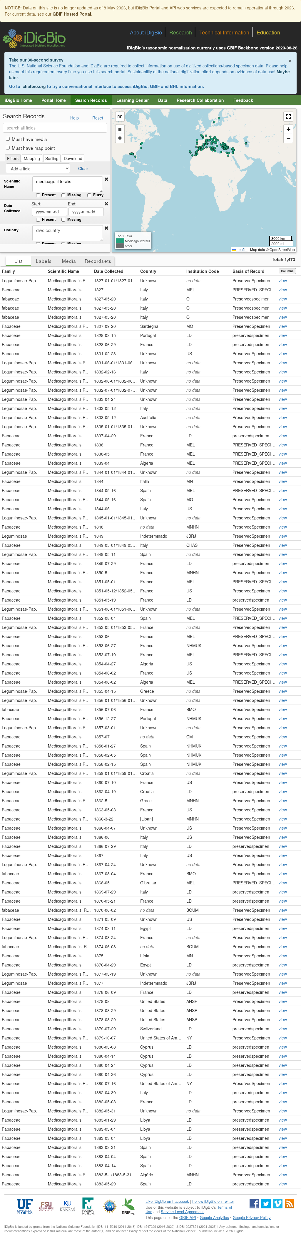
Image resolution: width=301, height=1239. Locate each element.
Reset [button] (97, 118)
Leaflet (242, 249)
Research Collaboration (200, 100)
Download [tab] (73, 158)
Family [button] (8, 271)
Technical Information (224, 32)
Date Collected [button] (108, 271)
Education (268, 32)
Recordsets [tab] (98, 261)
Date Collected (12, 208)
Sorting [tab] (51, 158)
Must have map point (33, 148)
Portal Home (53, 100)
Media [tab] (69, 261)
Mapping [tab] (32, 158)
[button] (106, 179)
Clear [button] (83, 168)
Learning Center (132, 100)
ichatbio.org (33, 86)
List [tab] (18, 261)
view (283, 280)
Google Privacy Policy (252, 1217)
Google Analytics (214, 1217)
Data (162, 100)
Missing (74, 194)
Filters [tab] (13, 158)
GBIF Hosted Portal (72, 14)
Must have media (29, 139)
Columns (287, 271)
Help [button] (74, 118)
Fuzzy (98, 194)
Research (180, 32)
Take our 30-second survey (36, 60)
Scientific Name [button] (63, 271)
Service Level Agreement (182, 1211)
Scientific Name (12, 184)
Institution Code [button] (202, 271)
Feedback (243, 100)
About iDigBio (146, 32)
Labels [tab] (43, 261)
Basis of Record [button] (249, 271)
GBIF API (187, 1217)
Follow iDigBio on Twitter (213, 1201)
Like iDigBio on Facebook (167, 1201)
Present (49, 194)
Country (11, 229)
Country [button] (148, 271)
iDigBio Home (18, 100)
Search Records (91, 100)
